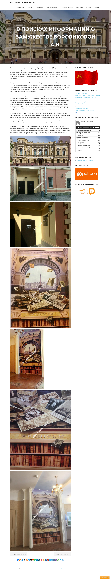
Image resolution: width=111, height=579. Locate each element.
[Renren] (46, 560)
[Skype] (60, 560)
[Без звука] (94, 127)
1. (83, 130)
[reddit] (33, 560)
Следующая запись (62, 554)
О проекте (20, 7)
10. (83, 145)
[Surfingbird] (50, 560)
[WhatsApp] (58, 560)
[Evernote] (35, 560)
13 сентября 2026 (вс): (81, 101)
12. (80, 149)
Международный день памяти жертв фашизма (85, 104)
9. (80, 144)
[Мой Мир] (22, 560)
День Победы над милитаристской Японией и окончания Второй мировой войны (87, 96)
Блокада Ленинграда (22, 2)
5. (82, 137)
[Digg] (31, 560)
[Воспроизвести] (78, 127)
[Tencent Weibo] (52, 560)
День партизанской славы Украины (85, 111)
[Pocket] (41, 560)
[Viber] (56, 560)
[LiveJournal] (39, 560)
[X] (24, 560)
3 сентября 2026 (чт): (81, 93)
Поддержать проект (67, 7)
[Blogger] (27, 560)
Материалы (39, 7)
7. (82, 140)
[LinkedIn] (37, 560)
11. (85, 147)
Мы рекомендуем (52, 7)
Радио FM (88, 7)
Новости (29, 7)
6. (84, 139)
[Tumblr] (54, 560)
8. (80, 142)
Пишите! (72, 568)
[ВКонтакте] (18, 560)
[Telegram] (63, 560)
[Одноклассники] (20, 560)
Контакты (96, 7)
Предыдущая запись (19, 554)
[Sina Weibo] (48, 560)
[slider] (97, 127)
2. (83, 132)
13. (79, 150)
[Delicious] (29, 560)
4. (80, 135)
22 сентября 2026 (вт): (81, 109)
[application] (88, 127)
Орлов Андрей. (60, 568)
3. (80, 134)
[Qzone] (43, 560)
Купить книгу (79, 7)
